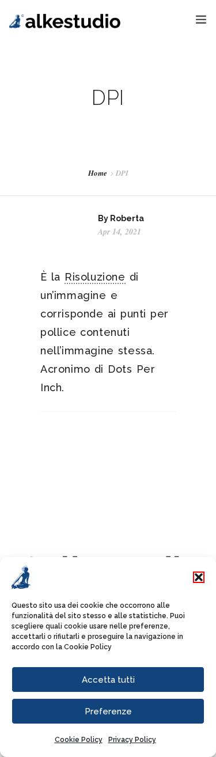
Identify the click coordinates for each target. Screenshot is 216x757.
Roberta (127, 218)
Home (97, 173)
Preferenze (108, 711)
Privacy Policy (132, 740)
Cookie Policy (88, 647)
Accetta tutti (108, 680)
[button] (198, 577)
